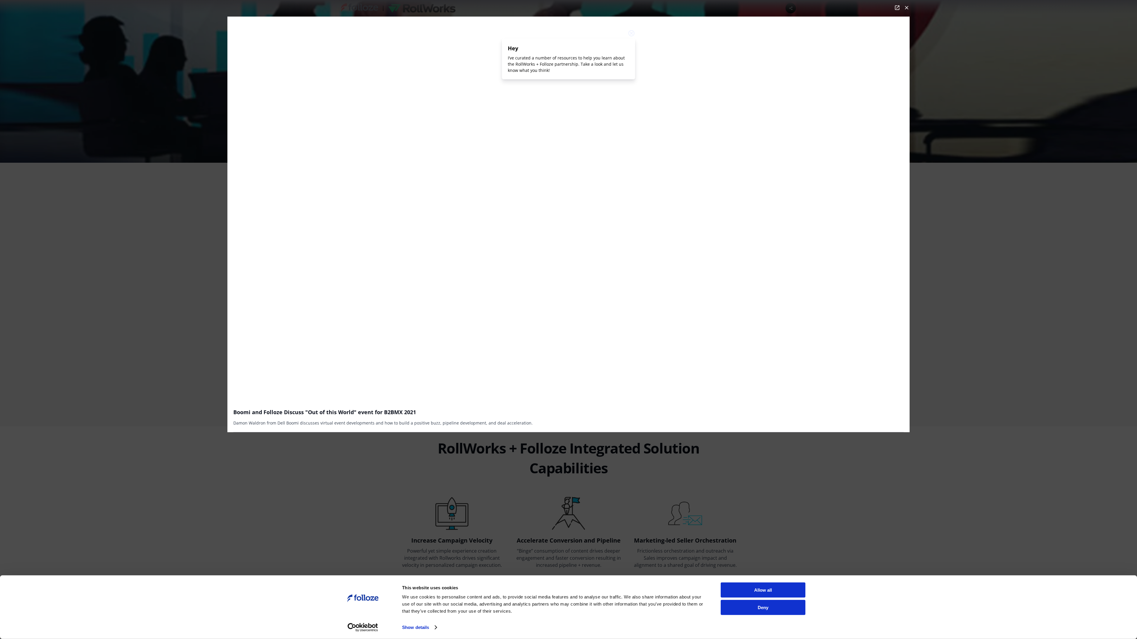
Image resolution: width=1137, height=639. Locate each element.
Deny (763, 607)
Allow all (763, 590)
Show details (415, 627)
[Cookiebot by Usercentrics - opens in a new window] (363, 627)
